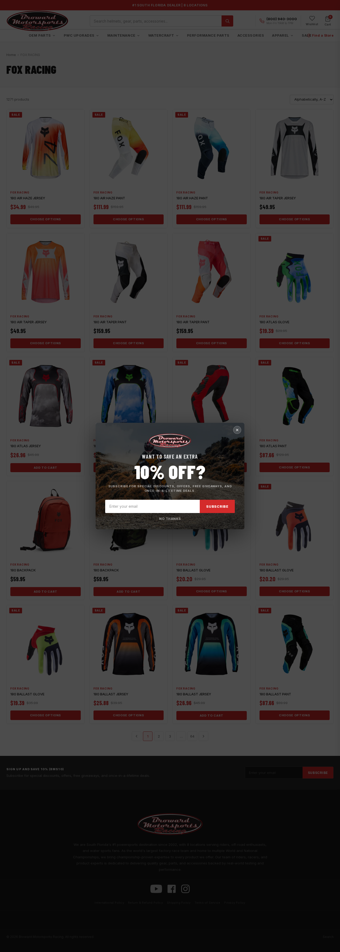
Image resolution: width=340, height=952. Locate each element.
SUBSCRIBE (217, 506)
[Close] (237, 430)
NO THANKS (170, 519)
